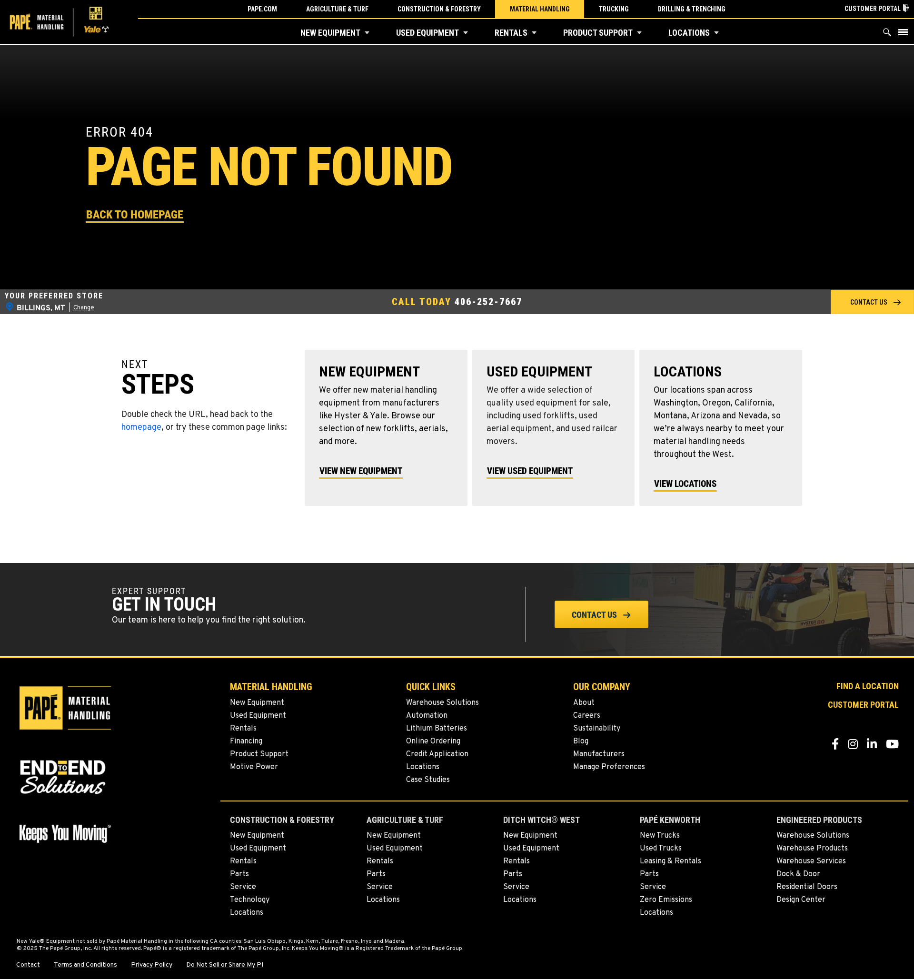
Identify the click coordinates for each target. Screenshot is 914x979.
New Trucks (660, 836)
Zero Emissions (666, 900)
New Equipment (330, 33)
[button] (367, 33)
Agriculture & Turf (337, 9)
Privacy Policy (151, 965)
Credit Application (437, 754)
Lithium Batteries (436, 728)
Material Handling (540, 9)
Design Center (800, 900)
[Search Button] (887, 34)
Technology (249, 900)
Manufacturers (599, 754)
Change (83, 308)
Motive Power (254, 767)
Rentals (511, 33)
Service (243, 887)
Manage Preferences (609, 767)
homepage (141, 427)
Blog (580, 741)
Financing (246, 741)
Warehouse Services (811, 861)
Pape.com (262, 9)
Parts (239, 874)
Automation (426, 716)
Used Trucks (661, 848)
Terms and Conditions (85, 965)
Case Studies (428, 780)
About (584, 703)
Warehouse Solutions (442, 703)
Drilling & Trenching (691, 9)
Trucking (614, 9)
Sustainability (596, 728)
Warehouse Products (812, 848)
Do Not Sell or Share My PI (224, 965)
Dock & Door (798, 874)
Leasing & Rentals (670, 861)
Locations (689, 33)
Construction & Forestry (439, 9)
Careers (586, 716)
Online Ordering (433, 741)
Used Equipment (427, 33)
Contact (28, 965)
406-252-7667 (488, 301)
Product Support (598, 33)
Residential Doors (806, 887)
